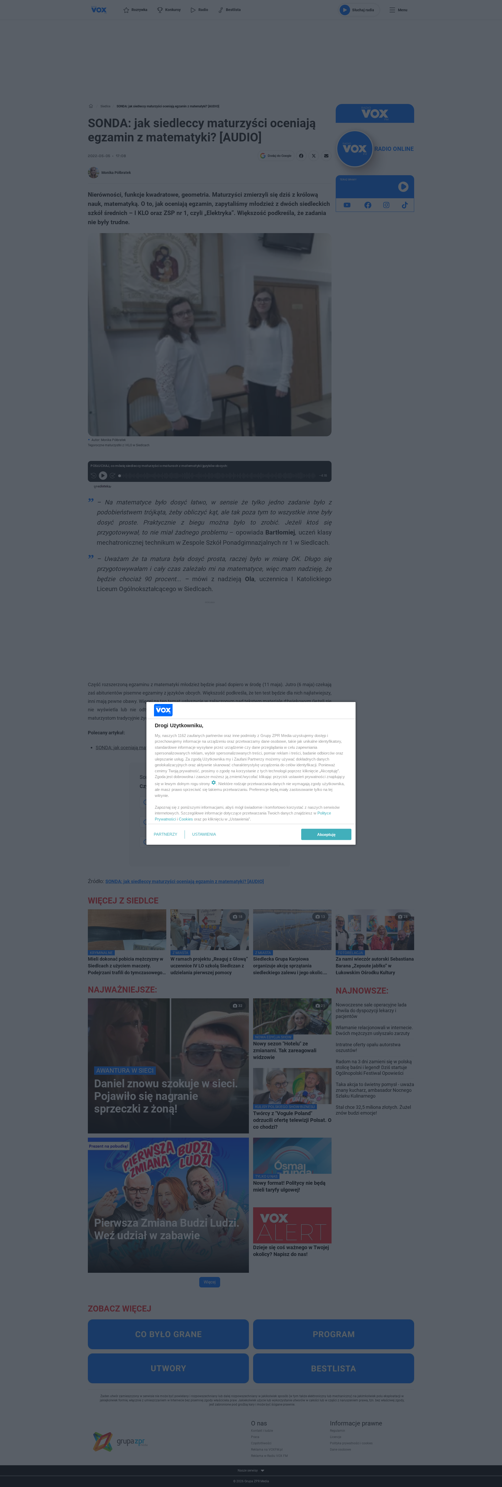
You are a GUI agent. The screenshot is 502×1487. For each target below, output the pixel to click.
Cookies (186, 819)
